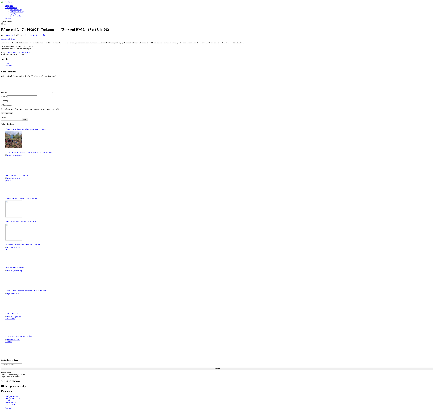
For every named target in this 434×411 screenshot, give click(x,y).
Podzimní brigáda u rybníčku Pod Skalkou (20, 221)
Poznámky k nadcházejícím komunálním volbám (22, 244)
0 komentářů (40, 35)
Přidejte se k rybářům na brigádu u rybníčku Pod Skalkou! (26, 129)
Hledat (3, 117)
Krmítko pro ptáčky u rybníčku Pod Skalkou (21, 198)
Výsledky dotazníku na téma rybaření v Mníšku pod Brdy (26, 290)
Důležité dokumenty (17, 12)
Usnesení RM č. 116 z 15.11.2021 (18, 52)
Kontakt (8, 18)
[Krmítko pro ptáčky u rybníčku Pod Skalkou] (13, 209)
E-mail (4, 101)
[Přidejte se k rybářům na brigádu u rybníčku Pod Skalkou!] (13, 139)
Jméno (4, 97)
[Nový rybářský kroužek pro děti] (13, 186)
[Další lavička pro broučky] (13, 278)
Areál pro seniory (16, 10)
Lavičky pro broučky (12, 313)
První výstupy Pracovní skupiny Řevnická (20, 336)
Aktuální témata (11, 8)
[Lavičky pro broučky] (13, 324)
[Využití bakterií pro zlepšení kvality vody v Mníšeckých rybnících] (13, 162)
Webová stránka (6, 105)
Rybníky (13, 14)
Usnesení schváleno (8, 39)
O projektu (9, 6)
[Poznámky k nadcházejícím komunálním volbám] (13, 255)
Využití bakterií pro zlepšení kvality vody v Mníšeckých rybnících (28, 152)
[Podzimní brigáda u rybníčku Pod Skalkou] (13, 232)
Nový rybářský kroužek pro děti (16, 175)
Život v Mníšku (15, 16)
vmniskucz (9, 35)
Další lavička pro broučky (14, 267)
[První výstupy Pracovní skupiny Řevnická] (13, 347)
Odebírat (217, 369)
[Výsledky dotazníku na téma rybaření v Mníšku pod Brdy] (13, 301)
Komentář (5, 93)
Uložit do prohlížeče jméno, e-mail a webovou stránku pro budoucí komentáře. (32, 109)
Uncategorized (30, 35)
